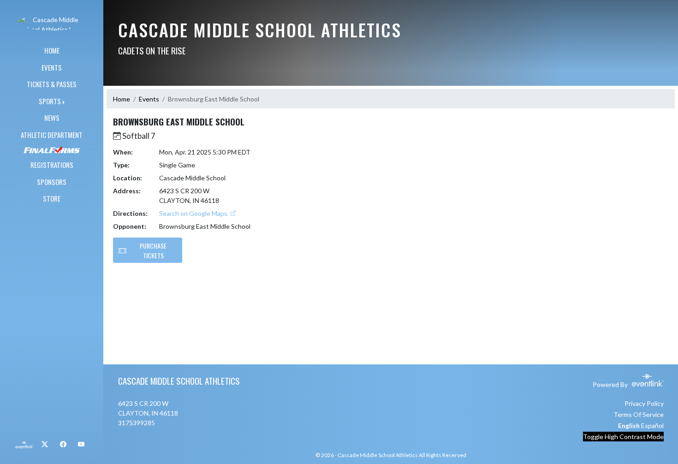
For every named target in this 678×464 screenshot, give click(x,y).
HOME (51, 50)
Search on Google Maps (194, 213)
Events (149, 99)
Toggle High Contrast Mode (623, 436)
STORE (51, 198)
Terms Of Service (638, 414)
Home (121, 99)
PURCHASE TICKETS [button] (153, 250)
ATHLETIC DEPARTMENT (52, 135)
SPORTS (50, 101)
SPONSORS (51, 182)
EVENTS (52, 67)
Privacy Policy (644, 403)
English (629, 425)
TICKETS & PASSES (52, 84)
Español (652, 425)
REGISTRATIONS (51, 165)
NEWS (51, 118)
